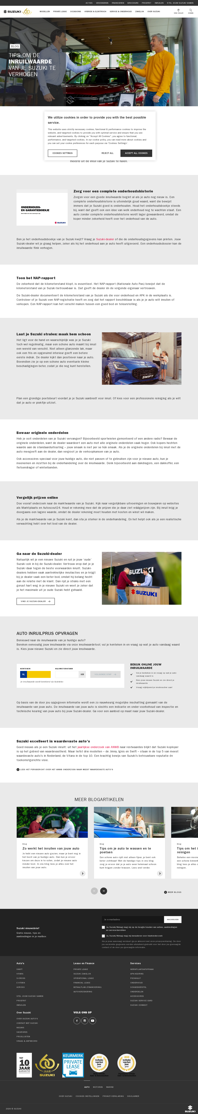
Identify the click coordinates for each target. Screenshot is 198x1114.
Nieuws (20, 1028)
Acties (89, 3)
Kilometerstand (64, 669)
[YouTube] (92, 1020)
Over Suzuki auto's (27, 1019)
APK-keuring (137, 974)
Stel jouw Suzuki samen (180, 3)
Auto (87, 1087)
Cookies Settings (62, 153)
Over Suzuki (65, 1096)
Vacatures (22, 1032)
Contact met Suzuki (27, 1023)
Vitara (20, 974)
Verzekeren (102, 3)
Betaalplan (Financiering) (87, 987)
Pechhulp (135, 978)
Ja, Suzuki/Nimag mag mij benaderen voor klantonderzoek (134, 936)
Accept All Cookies (136, 153)
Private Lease (80, 969)
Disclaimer (133, 1096)
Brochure (133, 3)
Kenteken (25, 669)
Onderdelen (136, 992)
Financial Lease (81, 983)
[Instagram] (84, 1020)
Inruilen (159, 3)
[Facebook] (76, 1020)
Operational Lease (83, 978)
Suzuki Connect (138, 1005)
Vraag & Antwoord (27, 1041)
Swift (20, 969)
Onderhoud (136, 983)
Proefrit (146, 3)
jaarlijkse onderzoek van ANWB (98, 747)
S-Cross (21, 978)
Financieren (118, 3)
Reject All (107, 153)
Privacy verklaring (113, 1096)
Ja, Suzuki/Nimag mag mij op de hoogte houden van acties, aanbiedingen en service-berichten (141, 928)
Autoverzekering (82, 992)
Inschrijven (173, 920)
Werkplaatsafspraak (142, 969)
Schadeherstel (138, 987)
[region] (100, 135)
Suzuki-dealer (105, 239)
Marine (110, 1087)
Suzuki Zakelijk (82, 974)
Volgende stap (103, 674)
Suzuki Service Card (141, 1001)
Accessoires (137, 996)
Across (21, 987)
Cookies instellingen (87, 1096)
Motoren (98, 1087)
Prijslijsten (23, 1036)
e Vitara (21, 983)
